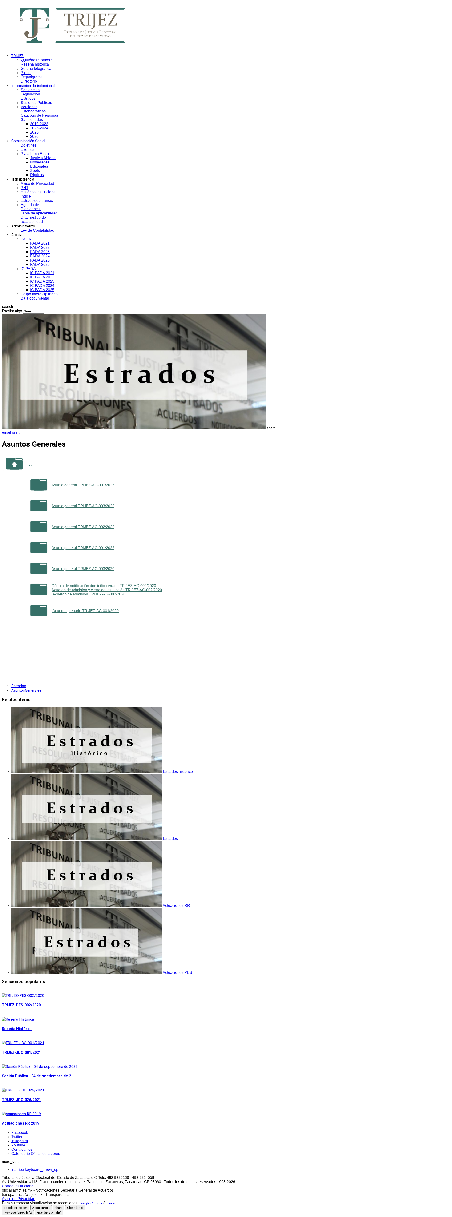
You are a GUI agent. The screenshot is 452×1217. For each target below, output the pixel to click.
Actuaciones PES (177, 973)
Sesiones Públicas (36, 103)
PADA (26, 239)
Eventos (27, 149)
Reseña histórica (35, 64)
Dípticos (37, 175)
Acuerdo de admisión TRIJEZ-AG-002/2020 (88, 594)
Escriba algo (12, 311)
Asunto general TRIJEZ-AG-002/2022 (83, 527)
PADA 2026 (40, 264)
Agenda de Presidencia (31, 207)
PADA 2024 (40, 256)
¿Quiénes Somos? (36, 60)
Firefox (111, 1203)
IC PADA (28, 269)
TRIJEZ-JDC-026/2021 (21, 1100)
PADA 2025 (40, 260)
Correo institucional (18, 1186)
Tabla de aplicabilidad (39, 213)
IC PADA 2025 (42, 290)
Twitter (16, 1137)
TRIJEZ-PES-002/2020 (21, 1005)
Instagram (19, 1141)
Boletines (28, 145)
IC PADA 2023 (42, 281)
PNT (24, 188)
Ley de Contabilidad (37, 230)
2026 (34, 137)
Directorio (29, 81)
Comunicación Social (28, 141)
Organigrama (32, 77)
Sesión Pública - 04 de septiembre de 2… (38, 1076)
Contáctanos (21, 1149)
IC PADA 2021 (42, 273)
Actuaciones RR (176, 906)
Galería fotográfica (36, 69)
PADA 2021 (40, 243)
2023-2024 (39, 128)
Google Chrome (90, 1203)
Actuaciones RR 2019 (20, 1123)
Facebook (19, 1132)
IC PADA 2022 (42, 277)
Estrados (28, 98)
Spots (35, 171)
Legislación (30, 94)
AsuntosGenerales (26, 690)
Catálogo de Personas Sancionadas (39, 117)
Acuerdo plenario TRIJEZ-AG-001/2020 (85, 611)
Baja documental (35, 298)
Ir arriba (34, 1170)
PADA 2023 (40, 252)
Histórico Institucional (38, 192)
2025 (34, 132)
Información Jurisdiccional (33, 85)
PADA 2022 (40, 248)
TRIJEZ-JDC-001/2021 (21, 1052)
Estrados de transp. (37, 200)
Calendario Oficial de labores (35, 1154)
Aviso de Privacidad (37, 184)
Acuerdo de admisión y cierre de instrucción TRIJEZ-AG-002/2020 (107, 590)
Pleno (26, 73)
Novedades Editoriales (39, 164)
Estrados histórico (178, 771)
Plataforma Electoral (38, 154)
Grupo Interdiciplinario (39, 294)
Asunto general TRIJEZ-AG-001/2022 (83, 548)
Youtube (18, 1145)
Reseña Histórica (17, 1029)
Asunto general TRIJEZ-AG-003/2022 (83, 506)
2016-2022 (39, 124)
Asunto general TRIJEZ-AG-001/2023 (83, 485)
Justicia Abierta (43, 158)
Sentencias (30, 90)
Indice (26, 196)
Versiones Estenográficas (33, 109)
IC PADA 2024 (42, 286)
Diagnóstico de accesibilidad (33, 219)
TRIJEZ (17, 56)
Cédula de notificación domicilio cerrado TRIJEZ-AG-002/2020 (104, 586)
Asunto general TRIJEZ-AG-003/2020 (83, 569)
